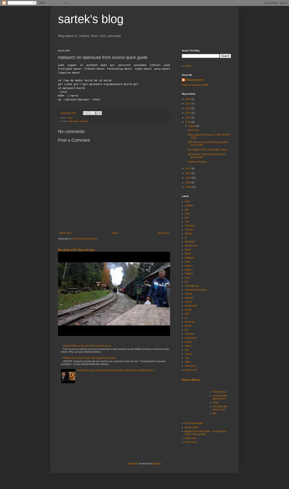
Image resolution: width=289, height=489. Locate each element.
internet (189, 273)
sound (188, 341)
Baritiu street (191, 427)
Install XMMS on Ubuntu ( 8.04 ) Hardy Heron (87, 345)
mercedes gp (192, 285)
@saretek (133, 463)
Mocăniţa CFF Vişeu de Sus (76, 249)
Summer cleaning (197, 161)
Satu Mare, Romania (78, 121)
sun (187, 350)
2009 (188, 182)
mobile (188, 293)
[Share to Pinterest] (100, 113)
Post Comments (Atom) (85, 238)
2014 (188, 117)
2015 (188, 113)
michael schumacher (196, 289)
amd (187, 201)
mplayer (189, 297)
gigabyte (189, 257)
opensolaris (191, 305)
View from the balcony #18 (220, 397)
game (188, 253)
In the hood (191, 442)
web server (191, 365)
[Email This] (85, 113)
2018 (188, 99)
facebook (190, 241)
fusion (188, 249)
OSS (187, 313)
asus (187, 213)
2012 (188, 168)
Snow (216, 402)
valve (188, 362)
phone (188, 325)
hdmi (187, 261)
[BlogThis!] (89, 113)
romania (189, 333)
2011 (188, 173)
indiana (189, 269)
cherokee (190, 225)
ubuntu (188, 353)
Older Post (163, 233)
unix (187, 358)
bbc (187, 217)
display (188, 233)
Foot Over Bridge (194, 423)
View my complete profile (195, 85)
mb (186, 281)
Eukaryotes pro (194, 79)
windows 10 (191, 370)
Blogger (157, 463)
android (189, 205)
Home (114, 233)
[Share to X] (92, 113)
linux (187, 277)
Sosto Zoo (193, 130)
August (192, 126)
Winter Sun (191, 438)
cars (187, 221)
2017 (188, 103)
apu (187, 209)
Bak (215, 413)
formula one (191, 245)
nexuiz (188, 301)
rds (186, 329)
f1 (186, 237)
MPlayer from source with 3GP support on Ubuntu (89, 358)
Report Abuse (191, 379)
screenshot (191, 338)
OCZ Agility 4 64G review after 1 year (207, 149)
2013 (188, 122)
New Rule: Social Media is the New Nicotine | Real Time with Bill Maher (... (116, 370)
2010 (188, 177)
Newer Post (65, 233)
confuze (189, 229)
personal (189, 321)
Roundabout (219, 391)
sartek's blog (90, 19)
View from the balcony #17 (220, 408)
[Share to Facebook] (96, 113)
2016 (188, 108)
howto (70, 118)
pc (186, 317)
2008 (188, 187)
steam (188, 345)
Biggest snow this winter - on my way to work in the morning (205, 432)
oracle (188, 309)
